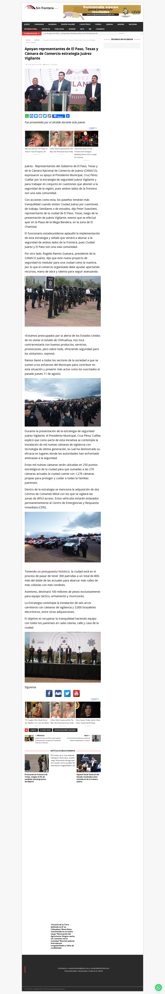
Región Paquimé (68, 24)
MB (90, 29)
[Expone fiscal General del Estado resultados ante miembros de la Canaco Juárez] (89, 763)
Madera (121, 24)
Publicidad (59, 29)
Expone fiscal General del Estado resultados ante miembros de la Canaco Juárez (88, 778)
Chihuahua (39, 24)
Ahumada (52, 24)
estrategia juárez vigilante (65, 730)
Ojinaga (109, 24)
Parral (98, 24)
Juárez (27, 24)
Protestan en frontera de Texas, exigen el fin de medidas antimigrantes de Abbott (36, 778)
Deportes (46, 29)
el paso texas (45, 730)
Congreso (100, 29)
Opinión (72, 29)
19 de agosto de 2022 (35, 64)
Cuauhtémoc (85, 24)
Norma (47, 64)
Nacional (133, 24)
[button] (158, 987)
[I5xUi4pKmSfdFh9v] (102, 18)
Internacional (30, 29)
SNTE (82, 29)
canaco (33, 730)
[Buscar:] (129, 33)
